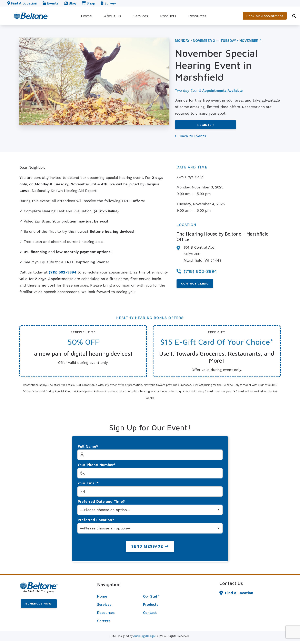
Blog (72, 3)
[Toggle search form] (294, 16)
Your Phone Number (96, 465)
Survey (109, 3)
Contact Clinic (195, 283)
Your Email (87, 483)
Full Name (87, 446)
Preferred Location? (96, 520)
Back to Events (192, 136)
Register (205, 124)
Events (52, 3)
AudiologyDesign (144, 636)
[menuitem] (86, 15)
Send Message (147, 546)
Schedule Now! (38, 603)
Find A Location (239, 593)
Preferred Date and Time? (101, 501)
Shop (90, 3)
